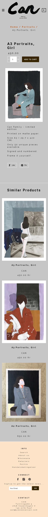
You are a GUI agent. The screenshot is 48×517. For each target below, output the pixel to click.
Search (24, 452)
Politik (24, 464)
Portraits (28, 27)
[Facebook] (18, 478)
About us (24, 455)
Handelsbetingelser (24, 467)
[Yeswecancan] (24, 10)
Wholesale (24, 458)
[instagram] (24, 478)
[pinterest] (29, 478)
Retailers (24, 461)
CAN (24, 271)
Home (14, 27)
